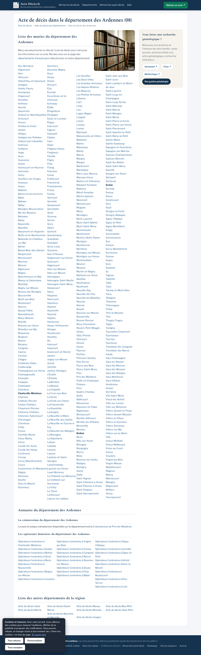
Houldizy (52, 336)
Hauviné (51, 314)
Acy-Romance (25, 66)
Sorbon (110, 245)
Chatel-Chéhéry (27, 404)
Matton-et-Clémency (88, 181)
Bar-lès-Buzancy (27, 212)
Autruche (23, 171)
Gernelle (52, 201)
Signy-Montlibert (115, 226)
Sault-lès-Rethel (115, 162)
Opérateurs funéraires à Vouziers (36, 579)
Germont (52, 197)
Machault (81, 132)
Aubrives (23, 145)
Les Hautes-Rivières (87, 87)
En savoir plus (39, 634)
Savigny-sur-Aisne (116, 173)
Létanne (81, 98)
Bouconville (24, 295)
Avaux (21, 186)
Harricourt (53, 299)
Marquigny (82, 170)
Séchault (111, 177)
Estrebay (52, 103)
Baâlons (22, 190)
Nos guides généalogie (156, 81)
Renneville (82, 425)
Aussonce (23, 160)
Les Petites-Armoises (88, 94)
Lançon (51, 453)
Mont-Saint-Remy (86, 226)
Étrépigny (52, 115)
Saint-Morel (112, 117)
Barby (21, 220)
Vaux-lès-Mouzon (115, 369)
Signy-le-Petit (113, 222)
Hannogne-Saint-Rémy (60, 284)
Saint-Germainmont (87, 493)
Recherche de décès (69, 4)
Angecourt (24, 96)
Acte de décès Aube (29, 606)
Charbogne (24, 385)
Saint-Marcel (113, 109)
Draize (50, 81)
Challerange (25, 367)
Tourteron (111, 343)
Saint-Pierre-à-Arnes (117, 121)
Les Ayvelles (83, 75)
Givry (50, 224)
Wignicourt (112, 486)
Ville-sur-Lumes (115, 403)
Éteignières (53, 111)
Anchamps (24, 92)
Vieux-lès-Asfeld (115, 399)
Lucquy (80, 124)
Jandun (51, 355)
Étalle (50, 107)
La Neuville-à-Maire (58, 416)
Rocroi (80, 452)
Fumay (51, 194)
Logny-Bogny (83, 113)
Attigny (22, 133)
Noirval (80, 305)
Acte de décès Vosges (88, 617)
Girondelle (53, 209)
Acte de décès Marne (29, 610)
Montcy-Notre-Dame (88, 237)
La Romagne (54, 434)
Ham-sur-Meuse (56, 273)
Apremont (24, 111)
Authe (21, 163)
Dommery (23, 487)
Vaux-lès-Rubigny (115, 373)
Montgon (81, 241)
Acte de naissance (168, 646)
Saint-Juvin (112, 79)
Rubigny (81, 463)
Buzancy (22, 344)
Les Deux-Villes (85, 79)
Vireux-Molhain (114, 440)
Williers (110, 489)
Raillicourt (82, 399)
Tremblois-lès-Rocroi (117, 350)
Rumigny (81, 467)
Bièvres (22, 265)
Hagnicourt (53, 265)
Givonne (52, 216)
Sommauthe (113, 233)
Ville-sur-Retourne (116, 407)
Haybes (51, 318)
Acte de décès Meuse (88, 606)
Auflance (23, 148)
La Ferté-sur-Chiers (58, 400)
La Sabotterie (54, 438)
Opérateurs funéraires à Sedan (35, 549)
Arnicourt (23, 118)
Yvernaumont (113, 497)
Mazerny (81, 188)
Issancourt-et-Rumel (59, 352)
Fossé (50, 175)
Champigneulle (26, 374)
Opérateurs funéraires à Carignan (75, 552)
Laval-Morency (55, 472)
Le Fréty (51, 487)
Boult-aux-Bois (26, 299)
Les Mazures (83, 91)
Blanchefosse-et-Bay (30, 276)
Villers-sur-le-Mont (116, 433)
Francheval (53, 182)
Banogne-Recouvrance (30, 209)
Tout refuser (14, 640)
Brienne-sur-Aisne (28, 325)
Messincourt (83, 203)
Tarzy (109, 294)
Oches (80, 331)
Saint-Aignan (83, 478)
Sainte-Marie (113, 139)
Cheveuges (24, 419)
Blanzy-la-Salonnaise (29, 280)
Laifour (51, 442)
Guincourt (52, 261)
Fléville (51, 156)
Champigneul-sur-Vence (31, 370)
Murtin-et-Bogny (85, 271)
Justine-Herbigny (56, 370)
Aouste (22, 107)
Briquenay (23, 333)
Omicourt (81, 339)
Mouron (80, 264)
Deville (22, 479)
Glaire (50, 227)
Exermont (52, 126)
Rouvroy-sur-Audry (87, 459)
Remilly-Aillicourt (86, 418)
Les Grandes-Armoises (89, 83)
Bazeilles (23, 227)
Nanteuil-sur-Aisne (87, 275)
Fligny (50, 160)
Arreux (22, 122)
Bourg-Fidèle (25, 310)
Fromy (50, 190)
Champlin (23, 378)
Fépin (50, 145)
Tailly (108, 282)
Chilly (21, 427)
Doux (50, 73)
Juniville (51, 367)
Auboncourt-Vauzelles (30, 141)
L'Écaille (51, 374)
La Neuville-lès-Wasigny (60, 431)
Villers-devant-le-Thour (119, 410)
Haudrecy (52, 303)
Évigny (50, 122)
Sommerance (113, 237)
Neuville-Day (83, 290)
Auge (21, 152)
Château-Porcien (27, 400)
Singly (109, 230)
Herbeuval (53, 321)
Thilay (109, 309)
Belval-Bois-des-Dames (31, 250)
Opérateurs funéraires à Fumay (74, 549)
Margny (80, 158)
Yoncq (109, 493)
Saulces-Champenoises (119, 154)
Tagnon (110, 275)
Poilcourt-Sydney (86, 358)
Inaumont (52, 348)
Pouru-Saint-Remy (86, 369)
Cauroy (22, 352)
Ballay (21, 205)
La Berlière (53, 382)
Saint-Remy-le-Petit (117, 136)
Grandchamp (54, 235)
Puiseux (80, 384)
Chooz (21, 431)
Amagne (22, 84)
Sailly (79, 474)
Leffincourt (53, 495)
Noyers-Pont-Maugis (88, 328)
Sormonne (111, 252)
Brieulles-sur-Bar (27, 329)
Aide (129, 4)
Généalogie (152, 646)
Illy (48, 340)
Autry (21, 175)
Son (108, 241)
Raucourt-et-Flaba (86, 407)
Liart (79, 102)
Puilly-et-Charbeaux (87, 380)
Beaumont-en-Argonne (31, 231)
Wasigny (110, 482)
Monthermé (83, 245)
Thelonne (111, 301)
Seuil (108, 207)
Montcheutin (83, 230)
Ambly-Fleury (25, 88)
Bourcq (22, 306)
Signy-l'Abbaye (114, 218)
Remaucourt (83, 414)
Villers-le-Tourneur (116, 422)
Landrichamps (55, 464)
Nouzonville (83, 316)
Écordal (51, 92)
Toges (109, 324)
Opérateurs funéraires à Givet (34, 556)
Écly (49, 88)
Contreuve (24, 453)
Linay (79, 106)
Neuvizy (80, 301)
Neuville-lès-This (85, 294)
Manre (80, 143)
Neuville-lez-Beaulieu (88, 297)
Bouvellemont (26, 314)
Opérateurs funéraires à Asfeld (112, 560)
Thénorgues (112, 305)
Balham (22, 201)
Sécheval (111, 181)
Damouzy (23, 476)
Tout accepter (15, 647)
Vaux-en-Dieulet (115, 361)
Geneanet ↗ (151, 66)
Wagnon (110, 471)
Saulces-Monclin (115, 158)
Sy (107, 271)
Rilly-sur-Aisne (84, 440)
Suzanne (110, 267)
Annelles (23, 99)
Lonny (79, 121)
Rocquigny (82, 448)
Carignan (23, 348)
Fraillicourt (53, 178)
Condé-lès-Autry (27, 446)
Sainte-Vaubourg (115, 143)
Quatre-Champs (85, 392)
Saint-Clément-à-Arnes (89, 482)
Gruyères (52, 250)
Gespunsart (53, 205)
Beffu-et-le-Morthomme (32, 235)
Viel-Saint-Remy (115, 395)
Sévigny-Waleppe (115, 215)
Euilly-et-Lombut (56, 118)
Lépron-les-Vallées (57, 498)
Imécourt (52, 344)
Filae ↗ (167, 66)
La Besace (53, 385)
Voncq (109, 452)
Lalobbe (51, 446)
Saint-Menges (114, 113)
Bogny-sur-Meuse (28, 288)
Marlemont (82, 166)
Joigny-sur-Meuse (57, 359)
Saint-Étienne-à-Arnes (89, 486)
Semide (110, 188)
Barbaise (23, 216)
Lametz (51, 449)
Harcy (50, 291)
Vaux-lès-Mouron (115, 365)
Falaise (51, 137)
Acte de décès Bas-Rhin (119, 606)
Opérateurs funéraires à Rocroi (74, 556)
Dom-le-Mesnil (26, 483)
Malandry (81, 139)
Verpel (109, 388)
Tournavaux (112, 335)
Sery (108, 203)
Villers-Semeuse (115, 425)
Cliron (21, 442)
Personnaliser (34, 640)
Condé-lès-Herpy (27, 449)
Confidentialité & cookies (68, 646)
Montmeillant (84, 260)
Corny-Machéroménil (30, 461)
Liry (78, 109)
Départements (89, 4)
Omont (80, 343)
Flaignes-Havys (55, 148)
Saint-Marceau (114, 106)
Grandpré (52, 242)
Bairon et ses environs (30, 194)
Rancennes (82, 403)
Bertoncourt (25, 257)
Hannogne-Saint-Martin (60, 280)
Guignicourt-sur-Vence (60, 257)
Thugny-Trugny (114, 320)
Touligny (110, 328)
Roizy (79, 455)
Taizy (108, 286)
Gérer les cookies (90, 646)
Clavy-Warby (25, 438)
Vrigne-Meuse (114, 463)
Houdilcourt (53, 333)
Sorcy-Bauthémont (116, 249)
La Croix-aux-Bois (57, 393)
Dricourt (52, 84)
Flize (49, 163)
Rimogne (81, 444)
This (108, 316)
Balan (21, 197)
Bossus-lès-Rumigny (29, 291)
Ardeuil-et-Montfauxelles (32, 115)
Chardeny (23, 389)
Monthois (81, 249)
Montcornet (83, 233)
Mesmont (81, 200)
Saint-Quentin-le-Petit (118, 132)
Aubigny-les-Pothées (30, 137)
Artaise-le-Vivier (27, 126)
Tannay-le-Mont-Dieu (118, 290)
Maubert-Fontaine (86, 185)
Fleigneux (52, 152)
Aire (20, 73)
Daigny (22, 472)
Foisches (52, 171)
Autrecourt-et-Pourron (31, 167)
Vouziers (110, 455)
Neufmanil (82, 286)
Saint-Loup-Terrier (116, 102)
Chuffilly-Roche (26, 434)
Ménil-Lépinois (84, 196)
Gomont (51, 231)
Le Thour (52, 491)
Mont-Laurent (84, 218)
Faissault (52, 133)
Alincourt (23, 77)
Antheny (23, 103)
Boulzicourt (24, 303)
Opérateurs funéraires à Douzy (74, 567)
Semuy (110, 192)
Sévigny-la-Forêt (115, 211)
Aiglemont (24, 69)
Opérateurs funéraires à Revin (34, 560)
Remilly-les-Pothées (87, 422)
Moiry (79, 211)
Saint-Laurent (113, 91)
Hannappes (53, 276)
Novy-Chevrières (85, 324)
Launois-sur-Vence (57, 468)
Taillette (110, 279)
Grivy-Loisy (53, 246)
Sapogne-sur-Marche (117, 151)
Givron (51, 220)
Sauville (110, 170)
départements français (31, 58)
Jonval (50, 363)
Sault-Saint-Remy (115, 166)
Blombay (23, 284)
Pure (79, 388)
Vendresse (112, 384)
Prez (78, 373)
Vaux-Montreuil (114, 376)
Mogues (81, 207)
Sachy (79, 471)
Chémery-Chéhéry (28, 412)
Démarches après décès (112, 4)
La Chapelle (53, 389)
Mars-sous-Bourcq (86, 173)
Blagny (22, 273)
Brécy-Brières (26, 318)
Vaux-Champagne (115, 358)
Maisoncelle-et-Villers (88, 136)
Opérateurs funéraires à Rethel (35, 552)
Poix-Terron (82, 361)
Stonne (110, 256)
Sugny (109, 260)
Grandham (53, 239)
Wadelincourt (113, 467)
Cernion (22, 355)
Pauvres (81, 350)
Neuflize (81, 279)
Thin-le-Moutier (115, 313)
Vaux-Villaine (113, 380)
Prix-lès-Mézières (86, 376)
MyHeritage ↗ (152, 74)
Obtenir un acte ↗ (175, 5)
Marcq (80, 154)
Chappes (23, 382)
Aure (21, 156)
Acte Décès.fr (38, 5)
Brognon (23, 336)
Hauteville (53, 310)
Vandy (109, 354)
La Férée (52, 397)
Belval (21, 246)
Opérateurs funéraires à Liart (111, 586)
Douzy (50, 77)
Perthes (80, 354)
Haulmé (51, 306)
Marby (80, 151)
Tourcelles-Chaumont (118, 331)
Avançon (23, 182)
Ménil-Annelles (85, 192)
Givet (50, 212)
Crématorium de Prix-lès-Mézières (112, 526)
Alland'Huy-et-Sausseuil (31, 81)
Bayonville (24, 224)
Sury (108, 264)
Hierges (51, 329)
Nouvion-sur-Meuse (87, 313)
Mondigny (82, 215)
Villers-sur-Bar (114, 429)
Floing (50, 167)
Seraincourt (112, 200)
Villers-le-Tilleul (114, 418)
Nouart (80, 309)
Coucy (21, 464)
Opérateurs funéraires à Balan (73, 575)
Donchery (52, 66)
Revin (79, 437)
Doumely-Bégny (56, 69)
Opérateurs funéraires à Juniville (113, 549)
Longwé (80, 117)
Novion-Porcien (85, 320)
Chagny (22, 359)
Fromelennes (54, 186)
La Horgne (53, 412)
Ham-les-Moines (56, 269)
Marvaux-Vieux (84, 177)
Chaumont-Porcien (28, 408)
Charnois (23, 397)
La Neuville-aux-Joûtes (60, 419)
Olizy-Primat (83, 335)
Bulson (22, 340)
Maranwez (82, 147)
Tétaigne (110, 297)
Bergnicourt (24, 254)
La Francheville (55, 404)
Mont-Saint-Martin (87, 222)
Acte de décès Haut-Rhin (119, 610)
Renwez (80, 429)
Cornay (22, 457)
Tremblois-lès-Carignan (119, 346)
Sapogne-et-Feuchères (119, 147)
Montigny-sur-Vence (87, 256)
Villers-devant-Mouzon (118, 414)
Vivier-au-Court (114, 448)
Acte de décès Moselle (89, 610)
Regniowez (82, 410)
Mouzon (80, 267)
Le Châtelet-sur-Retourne (61, 476)
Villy (108, 437)
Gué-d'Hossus (55, 254)
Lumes (80, 128)
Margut (80, 162)
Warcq (109, 474)
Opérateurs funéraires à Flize (73, 571)
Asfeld (21, 130)
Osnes (80, 346)
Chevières (24, 423)
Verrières (111, 392)
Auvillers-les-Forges (29, 178)
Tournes (110, 339)
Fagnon (51, 130)
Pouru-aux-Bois (85, 365)
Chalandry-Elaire (27, 363)
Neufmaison (83, 282)
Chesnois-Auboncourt (30, 416)
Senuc (109, 196)
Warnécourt (112, 478)
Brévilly (22, 321)
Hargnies (52, 295)
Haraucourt (53, 288)
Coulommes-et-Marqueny (32, 468)
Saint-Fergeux (84, 489)
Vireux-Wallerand (115, 444)
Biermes (22, 261)
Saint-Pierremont (115, 128)
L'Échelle (52, 378)
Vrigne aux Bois (114, 459)
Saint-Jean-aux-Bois (117, 75)
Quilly (79, 395)
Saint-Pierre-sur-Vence (119, 124)
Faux (49, 141)
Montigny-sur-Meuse (88, 252)
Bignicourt (24, 269)
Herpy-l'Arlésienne (57, 325)
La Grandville (54, 408)
